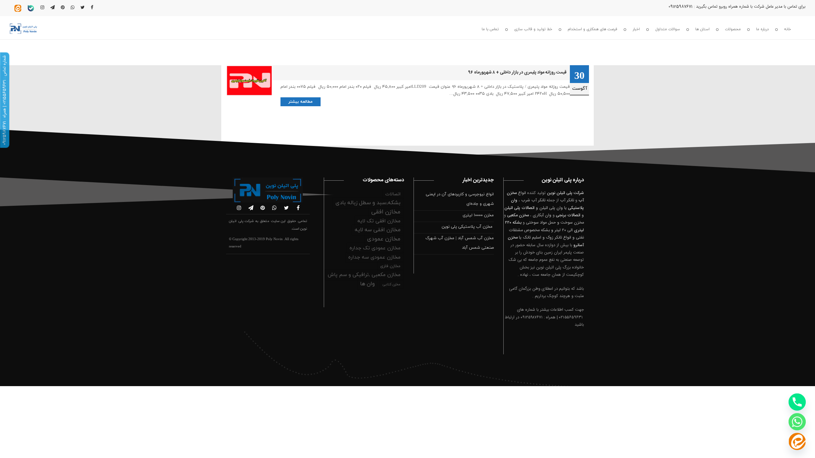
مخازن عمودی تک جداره (375, 248)
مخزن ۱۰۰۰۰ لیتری (478, 215)
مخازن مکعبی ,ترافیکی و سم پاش (364, 274)
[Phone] (797, 402)
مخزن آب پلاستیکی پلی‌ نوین (468, 227)
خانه (787, 29)
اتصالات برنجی (568, 215)
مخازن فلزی (390, 266)
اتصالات (392, 194)
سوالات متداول (667, 29)
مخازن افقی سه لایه (377, 230)
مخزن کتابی (391, 284)
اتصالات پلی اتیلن (519, 208)
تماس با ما (490, 29)
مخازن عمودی (383, 239)
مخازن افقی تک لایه (379, 221)
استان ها (702, 29)
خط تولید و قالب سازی (533, 29)
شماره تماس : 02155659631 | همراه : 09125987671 (4, 100)
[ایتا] (797, 441)
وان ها (367, 284)
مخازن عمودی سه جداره (374, 257)
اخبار (636, 29)
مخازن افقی (385, 212)
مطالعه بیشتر (300, 102)
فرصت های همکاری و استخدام (592, 29)
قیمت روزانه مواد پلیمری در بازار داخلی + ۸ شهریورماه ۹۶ (517, 72)
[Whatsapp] (797, 421)
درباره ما (762, 29)
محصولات (733, 29)
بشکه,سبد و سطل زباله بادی (368, 203)
